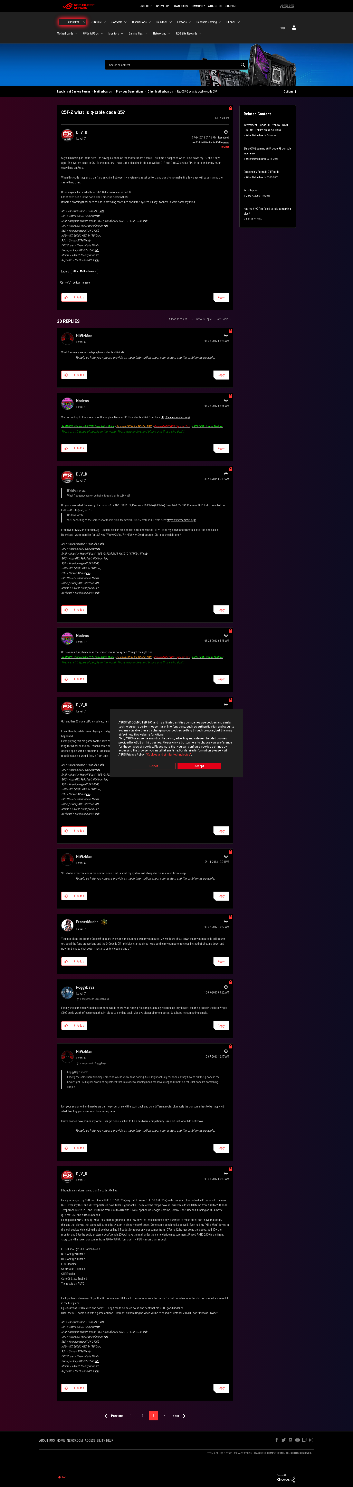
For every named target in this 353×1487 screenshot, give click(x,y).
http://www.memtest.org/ (175, 417)
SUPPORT (231, 6)
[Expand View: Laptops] (190, 22)
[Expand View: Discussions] (150, 22)
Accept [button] (199, 766)
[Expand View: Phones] (239, 22)
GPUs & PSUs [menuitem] (91, 33)
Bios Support (251, 190)
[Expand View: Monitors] (122, 33)
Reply (221, 297)
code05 (76, 282)
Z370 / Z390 (252, 195)
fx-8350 (86, 282)
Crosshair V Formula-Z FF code (261, 171)
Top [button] (64, 1477)
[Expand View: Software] (125, 22)
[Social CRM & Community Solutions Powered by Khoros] (286, 1478)
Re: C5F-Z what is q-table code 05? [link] (197, 91)
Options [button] (288, 91)
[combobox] (176, 65)
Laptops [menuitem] (182, 22)
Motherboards (103, 91)
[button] (66, 297)
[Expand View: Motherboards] (76, 33)
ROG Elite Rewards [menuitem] (186, 33)
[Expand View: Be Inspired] (84, 22)
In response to (94, 999)
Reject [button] (154, 766)
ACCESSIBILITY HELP (99, 1440)
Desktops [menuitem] (162, 22)
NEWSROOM (75, 1440)
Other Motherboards (160, 91)
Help (282, 27)
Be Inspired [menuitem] (73, 21)
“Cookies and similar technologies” (168, 754)
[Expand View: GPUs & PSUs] (102, 33)
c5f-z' (68, 282)
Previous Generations (129, 91)
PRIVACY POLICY (243, 1453)
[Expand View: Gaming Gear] (146, 33)
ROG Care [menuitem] (96, 22)
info (101, 211)
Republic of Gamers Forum (73, 91)
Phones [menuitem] (231, 22)
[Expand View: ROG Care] (105, 22)
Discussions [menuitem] (139, 22)
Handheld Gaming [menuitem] (207, 22)
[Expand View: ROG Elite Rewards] (200, 33)
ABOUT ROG (47, 1440)
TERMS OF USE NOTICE (219, 1453)
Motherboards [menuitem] (65, 33)
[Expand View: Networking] (169, 33)
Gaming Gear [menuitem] (136, 33)
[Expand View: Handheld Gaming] (220, 22)
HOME (61, 1440)
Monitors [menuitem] (113, 33)
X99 (248, 219)
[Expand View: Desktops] (171, 22)
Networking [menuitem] (159, 33)
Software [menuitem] (117, 22)
